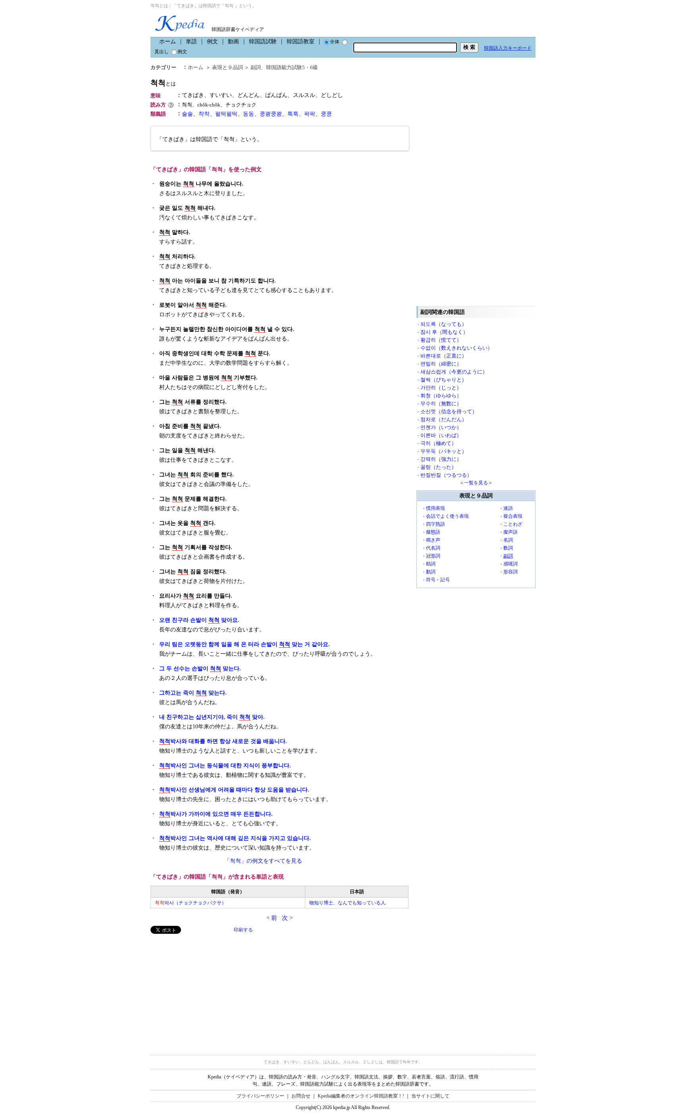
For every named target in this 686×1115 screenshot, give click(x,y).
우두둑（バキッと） (443, 451)
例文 (212, 42)
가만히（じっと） (441, 388)
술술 (187, 114)
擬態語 (433, 532)
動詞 (430, 572)
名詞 (508, 540)
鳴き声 (433, 540)
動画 (233, 42)
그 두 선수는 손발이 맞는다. (200, 669)
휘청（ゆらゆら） (441, 396)
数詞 (508, 548)
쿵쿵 (326, 114)
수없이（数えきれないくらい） (456, 348)
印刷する (243, 930)
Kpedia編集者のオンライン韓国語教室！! (361, 1096)
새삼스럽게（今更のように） (454, 372)
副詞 (256, 67)
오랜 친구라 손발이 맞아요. (199, 620)
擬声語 (510, 532)
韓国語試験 (263, 42)
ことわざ (512, 524)
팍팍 (309, 114)
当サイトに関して (430, 1096)
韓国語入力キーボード (508, 48)
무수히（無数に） (441, 404)
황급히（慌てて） (441, 340)
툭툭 (293, 114)
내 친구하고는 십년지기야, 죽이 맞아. (212, 717)
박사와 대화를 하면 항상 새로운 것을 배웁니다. (223, 741)
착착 (204, 114)
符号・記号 (438, 580)
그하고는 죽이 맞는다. (193, 693)
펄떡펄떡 (226, 114)
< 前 (271, 918)
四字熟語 (435, 524)
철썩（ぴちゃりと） (443, 380)
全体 (334, 42)
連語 (508, 508)
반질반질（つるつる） (446, 475)
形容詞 (510, 572)
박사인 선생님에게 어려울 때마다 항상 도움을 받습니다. (234, 790)
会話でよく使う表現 (447, 516)
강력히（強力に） (441, 459)
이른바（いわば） (441, 435)
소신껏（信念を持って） (448, 411)
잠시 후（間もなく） (444, 332)
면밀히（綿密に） (441, 364)
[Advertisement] (210, 989)
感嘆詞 (510, 564)
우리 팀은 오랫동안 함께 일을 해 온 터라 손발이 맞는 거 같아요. (244, 644)
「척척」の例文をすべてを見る (263, 861)
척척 (163, 83)
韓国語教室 (300, 42)
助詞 (430, 564)
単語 (191, 42)
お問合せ (300, 1096)
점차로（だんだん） (443, 419)
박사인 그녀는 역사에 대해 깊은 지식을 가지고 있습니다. (235, 838)
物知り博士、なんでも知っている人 (347, 903)
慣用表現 (435, 508)
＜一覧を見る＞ (476, 483)
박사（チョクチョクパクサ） (190, 903)
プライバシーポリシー (260, 1096)
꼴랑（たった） (438, 467)
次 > (287, 918)
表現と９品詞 (227, 67)
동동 (248, 114)
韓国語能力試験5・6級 (292, 67)
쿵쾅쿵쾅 (271, 114)
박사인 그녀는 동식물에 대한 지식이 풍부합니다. (225, 765)
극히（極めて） (438, 443)
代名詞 (433, 548)
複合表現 (512, 516)
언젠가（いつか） (441, 427)
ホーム (167, 42)
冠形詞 (433, 556)
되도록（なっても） (443, 324)
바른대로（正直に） (443, 356)
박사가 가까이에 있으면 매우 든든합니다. (216, 814)
